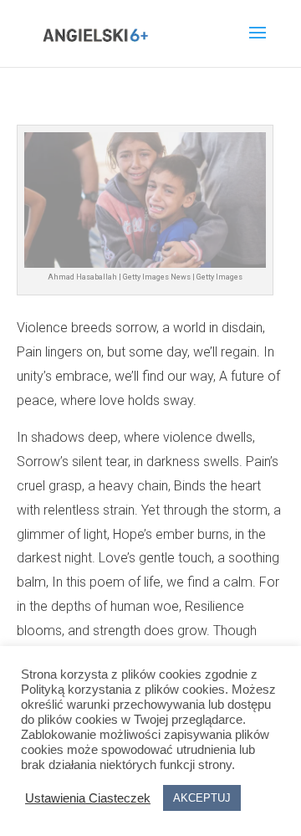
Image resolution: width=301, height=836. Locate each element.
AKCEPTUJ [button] (202, 798)
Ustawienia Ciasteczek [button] (87, 798)
